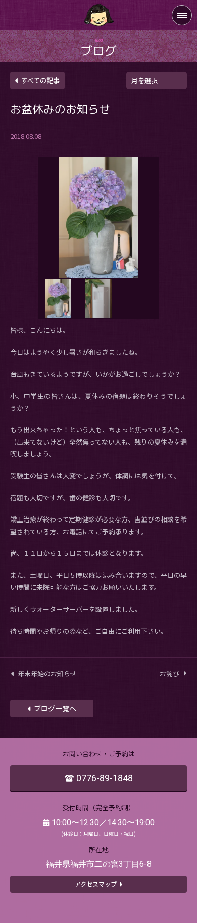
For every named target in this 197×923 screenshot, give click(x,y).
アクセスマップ (96, 883)
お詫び (169, 673)
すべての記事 (40, 80)
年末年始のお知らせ (47, 673)
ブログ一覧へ (55, 708)
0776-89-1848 (104, 778)
